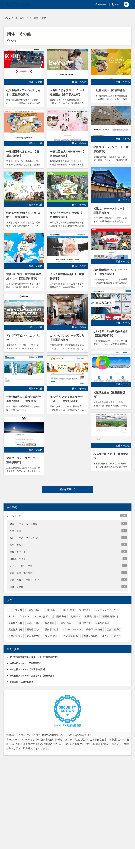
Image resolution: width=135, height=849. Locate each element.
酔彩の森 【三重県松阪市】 (23, 682)
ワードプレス (15, 610)
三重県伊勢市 (68, 610)
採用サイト (85, 610)
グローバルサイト (72, 629)
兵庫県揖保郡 (91, 636)
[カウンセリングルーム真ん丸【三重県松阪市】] (67, 309)
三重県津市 (50, 610)
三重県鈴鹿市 (91, 616)
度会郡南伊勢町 (94, 629)
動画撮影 (49, 623)
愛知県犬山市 (52, 629)
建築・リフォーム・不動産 (67, 524)
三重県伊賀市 (65, 623)
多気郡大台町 (15, 623)
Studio (11, 616)
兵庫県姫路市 (15, 636)
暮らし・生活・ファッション (67, 538)
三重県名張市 (84, 623)
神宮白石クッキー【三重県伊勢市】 (26, 663)
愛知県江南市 (33, 629)
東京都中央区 (33, 636)
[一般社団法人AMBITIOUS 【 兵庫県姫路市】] (67, 125)
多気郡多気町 (102, 623)
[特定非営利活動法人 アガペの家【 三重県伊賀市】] (24, 187)
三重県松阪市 (33, 610)
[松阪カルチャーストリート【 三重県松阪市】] (111, 182)
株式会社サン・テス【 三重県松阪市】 (28, 669)
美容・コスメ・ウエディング (67, 580)
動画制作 (75, 616)
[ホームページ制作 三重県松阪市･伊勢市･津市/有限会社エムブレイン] (18, 4)
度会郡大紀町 (15, 629)
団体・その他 (35, 82)
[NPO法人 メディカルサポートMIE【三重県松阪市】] (67, 371)
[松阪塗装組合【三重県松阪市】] (111, 366)
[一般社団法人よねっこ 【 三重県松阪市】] (24, 125)
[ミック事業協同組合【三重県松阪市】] (67, 248)
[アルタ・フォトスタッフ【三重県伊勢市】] (24, 432)
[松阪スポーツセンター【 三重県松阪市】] (111, 121)
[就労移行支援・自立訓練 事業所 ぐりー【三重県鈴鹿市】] (24, 248)
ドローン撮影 (41, 616)
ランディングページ (105, 610)
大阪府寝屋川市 (71, 636)
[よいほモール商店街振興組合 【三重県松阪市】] (111, 305)
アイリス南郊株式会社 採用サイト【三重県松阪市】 (34, 657)
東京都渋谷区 (52, 636)
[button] (126, 4)
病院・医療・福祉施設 (67, 573)
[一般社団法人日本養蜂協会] (111, 64)
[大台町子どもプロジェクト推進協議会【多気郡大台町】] (67, 64)
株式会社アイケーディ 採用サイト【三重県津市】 (33, 675)
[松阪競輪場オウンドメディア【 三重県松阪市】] (111, 244)
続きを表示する (68, 489)
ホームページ (66, 516)
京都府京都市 (33, 623)
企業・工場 (67, 531)
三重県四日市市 (111, 616)
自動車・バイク (67, 559)
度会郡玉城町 (113, 629)
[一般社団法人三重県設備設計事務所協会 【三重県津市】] (24, 371)
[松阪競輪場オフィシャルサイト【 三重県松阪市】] (24, 64)
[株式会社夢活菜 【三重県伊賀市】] (111, 428)
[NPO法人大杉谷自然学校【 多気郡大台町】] (67, 187)
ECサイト (25, 616)
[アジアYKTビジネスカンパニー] (24, 309)
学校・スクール (67, 552)
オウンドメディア (111, 636)
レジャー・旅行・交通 (67, 566)
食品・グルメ (67, 545)
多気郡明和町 (59, 616)
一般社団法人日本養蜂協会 (109, 90)
